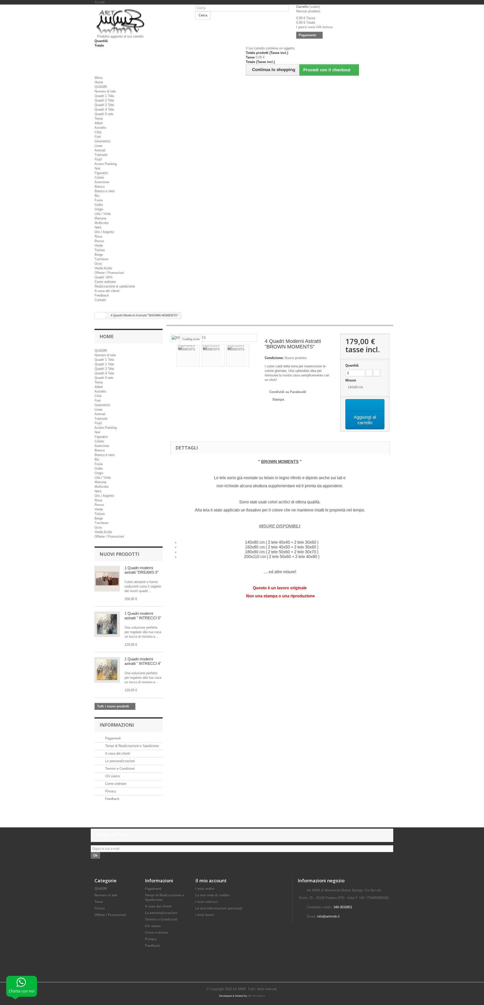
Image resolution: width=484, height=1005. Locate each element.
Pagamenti (112, 738)
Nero (98, 227)
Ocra (98, 264)
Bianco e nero (105, 191)
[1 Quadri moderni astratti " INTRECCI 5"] (107, 624)
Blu (97, 196)
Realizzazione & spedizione (115, 286)
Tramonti (101, 155)
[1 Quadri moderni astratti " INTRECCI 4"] (107, 670)
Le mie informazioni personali (219, 908)
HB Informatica (256, 995)
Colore (99, 177)
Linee (98, 146)
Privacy (110, 791)
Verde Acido (103, 268)
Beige (99, 254)
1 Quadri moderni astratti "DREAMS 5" (142, 570)
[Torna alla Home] (100, 315)
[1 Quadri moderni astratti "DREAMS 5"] (107, 578)
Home (99, 82)
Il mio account (211, 881)
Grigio (99, 209)
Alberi (99, 123)
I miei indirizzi (206, 902)
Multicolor (102, 223)
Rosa (98, 236)
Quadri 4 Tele (104, 109)
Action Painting (106, 164)
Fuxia (99, 200)
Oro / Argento (104, 232)
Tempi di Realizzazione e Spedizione (131, 746)
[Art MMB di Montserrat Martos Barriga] (141, 21)
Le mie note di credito (212, 895)
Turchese (101, 259)
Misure (351, 380)
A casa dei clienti (107, 291)
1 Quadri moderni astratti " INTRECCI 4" (143, 661)
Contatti (100, 300)
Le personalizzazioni (119, 761)
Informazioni (117, 725)
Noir (97, 168)
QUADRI (101, 87)
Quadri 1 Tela (104, 96)
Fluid (98, 159)
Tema (99, 118)
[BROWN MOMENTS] (188, 355)
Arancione (102, 182)
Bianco (100, 186)
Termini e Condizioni (119, 768)
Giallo (99, 205)
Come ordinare (105, 282)
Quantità (351, 365)
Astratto (100, 127)
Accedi (100, 2)
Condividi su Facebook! (287, 392)
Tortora (100, 250)
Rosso (99, 241)
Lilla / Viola (103, 214)
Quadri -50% (104, 277)
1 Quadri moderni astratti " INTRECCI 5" (143, 615)
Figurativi (101, 173)
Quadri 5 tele (104, 114)
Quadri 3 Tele (104, 105)
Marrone (100, 218)
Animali (100, 150)
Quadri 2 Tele (104, 100)
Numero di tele (105, 91)
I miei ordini (205, 889)
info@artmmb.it (328, 916)
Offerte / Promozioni (109, 273)
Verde (99, 245)
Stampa (278, 399)
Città (98, 132)
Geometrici (102, 141)
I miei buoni (204, 915)
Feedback (102, 295)
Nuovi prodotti (119, 554)
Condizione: (274, 358)
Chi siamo (112, 776)
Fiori (98, 137)
